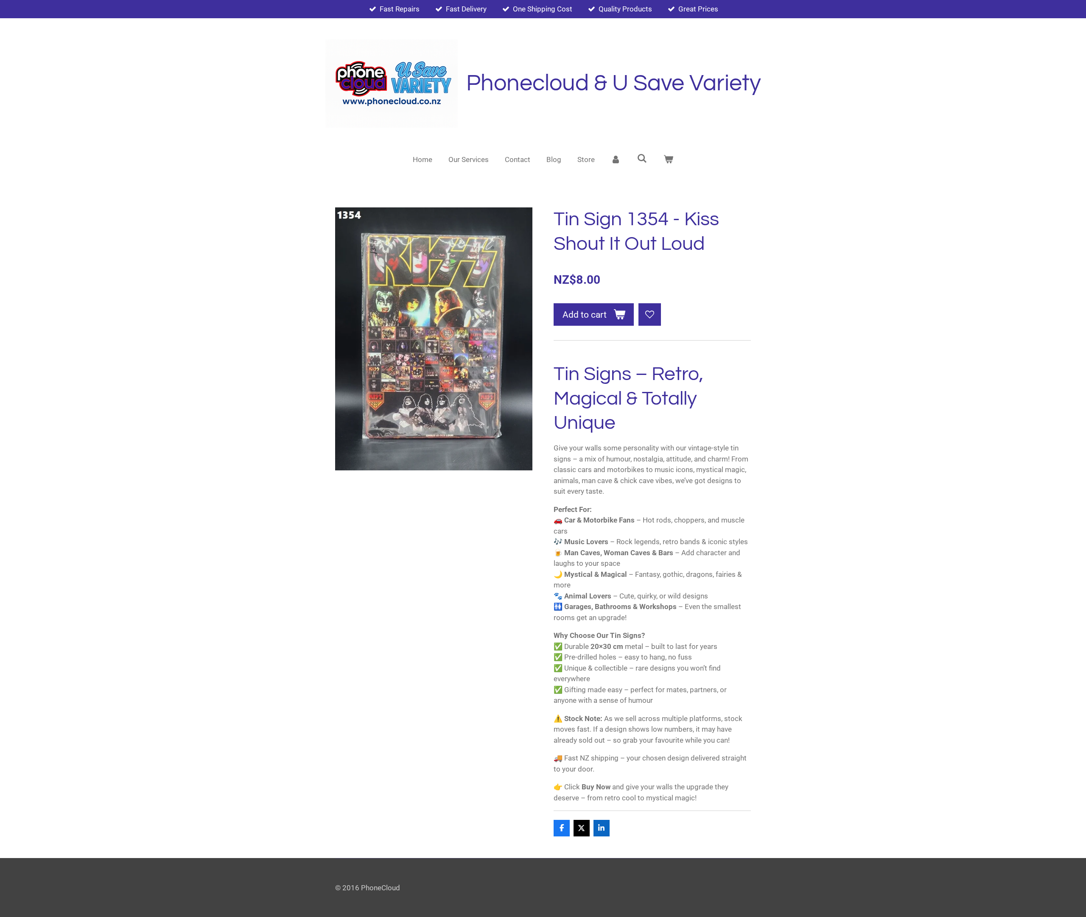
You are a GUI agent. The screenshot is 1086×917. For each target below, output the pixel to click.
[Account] (616, 160)
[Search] (642, 158)
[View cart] (668, 160)
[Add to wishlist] (649, 314)
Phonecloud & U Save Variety (613, 83)
